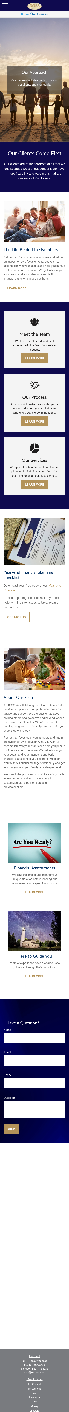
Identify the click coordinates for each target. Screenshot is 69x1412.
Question (9, 1098)
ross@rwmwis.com (34, 1372)
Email (7, 1052)
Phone (8, 1075)
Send (11, 1129)
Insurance (34, 1397)
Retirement (34, 1384)
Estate (34, 1393)
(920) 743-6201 (38, 1361)
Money (34, 1406)
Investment (34, 1388)
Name (7, 1030)
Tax (35, 1402)
